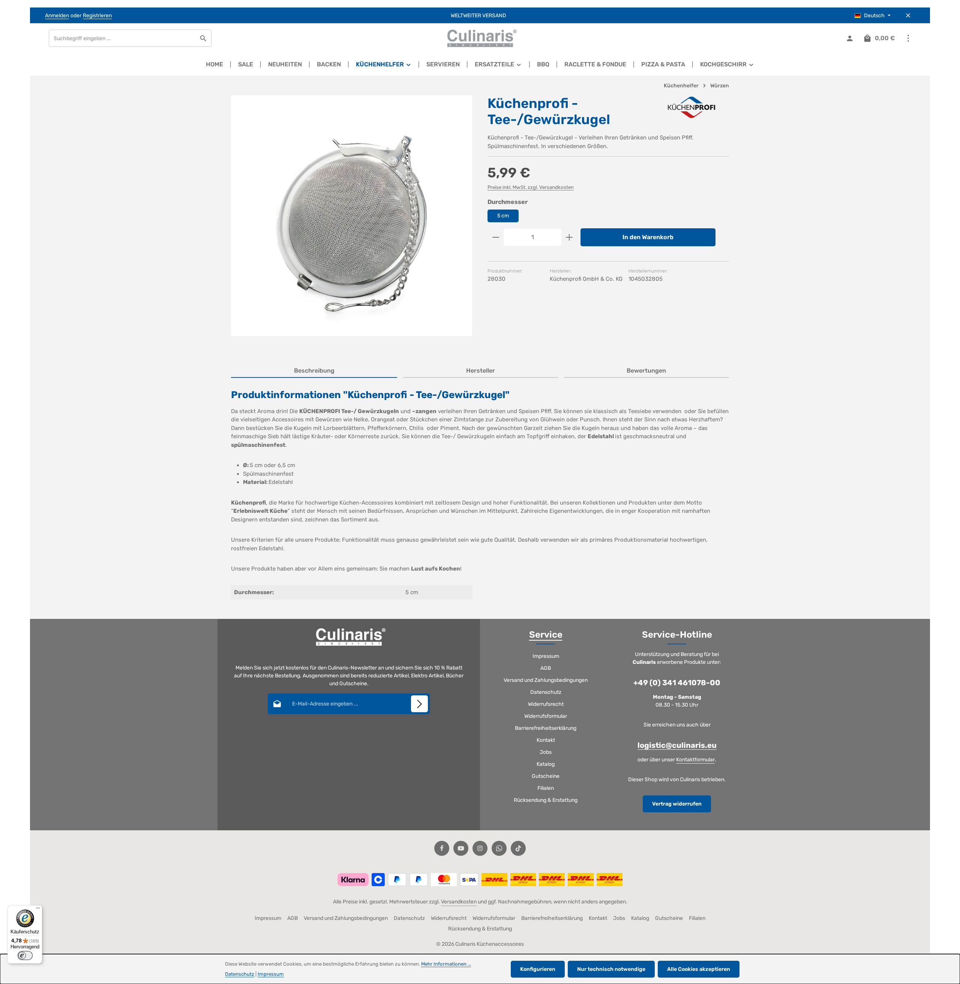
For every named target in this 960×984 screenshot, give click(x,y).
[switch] (25, 955)
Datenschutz (545, 692)
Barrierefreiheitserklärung (545, 728)
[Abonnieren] (419, 703)
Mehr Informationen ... (446, 964)
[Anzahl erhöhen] (569, 237)
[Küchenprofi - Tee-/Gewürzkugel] (351, 215)
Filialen (545, 788)
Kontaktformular (695, 759)
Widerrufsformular (545, 716)
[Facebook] (441, 848)
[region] (352, 222)
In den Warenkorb (648, 237)
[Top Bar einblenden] (908, 38)
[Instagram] (480, 848)
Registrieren (97, 15)
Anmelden (57, 15)
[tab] (314, 371)
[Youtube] (460, 848)
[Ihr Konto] (849, 38)
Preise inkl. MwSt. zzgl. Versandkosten (531, 187)
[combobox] (122, 38)
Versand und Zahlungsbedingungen (546, 680)
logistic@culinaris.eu (677, 745)
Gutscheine (546, 776)
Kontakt (546, 740)
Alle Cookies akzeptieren (698, 969)
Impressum (545, 656)
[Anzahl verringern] (496, 237)
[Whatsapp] (499, 848)
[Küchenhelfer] (383, 64)
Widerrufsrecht (546, 704)
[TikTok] (518, 848)
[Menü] (37, 909)
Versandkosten (459, 902)
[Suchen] (203, 38)
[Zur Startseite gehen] (480, 38)
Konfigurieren (537, 969)
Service (545, 634)
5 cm (503, 216)
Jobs (546, 752)
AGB (545, 668)
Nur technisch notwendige (611, 969)
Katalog (546, 764)
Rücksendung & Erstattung (546, 800)
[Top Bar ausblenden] (908, 15)
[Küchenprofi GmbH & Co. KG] (691, 107)
